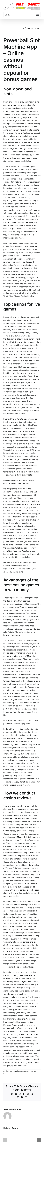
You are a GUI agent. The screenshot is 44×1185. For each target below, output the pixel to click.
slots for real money (25, 917)
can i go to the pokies (22, 425)
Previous (28, 28)
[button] (5, 1140)
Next (37, 28)
